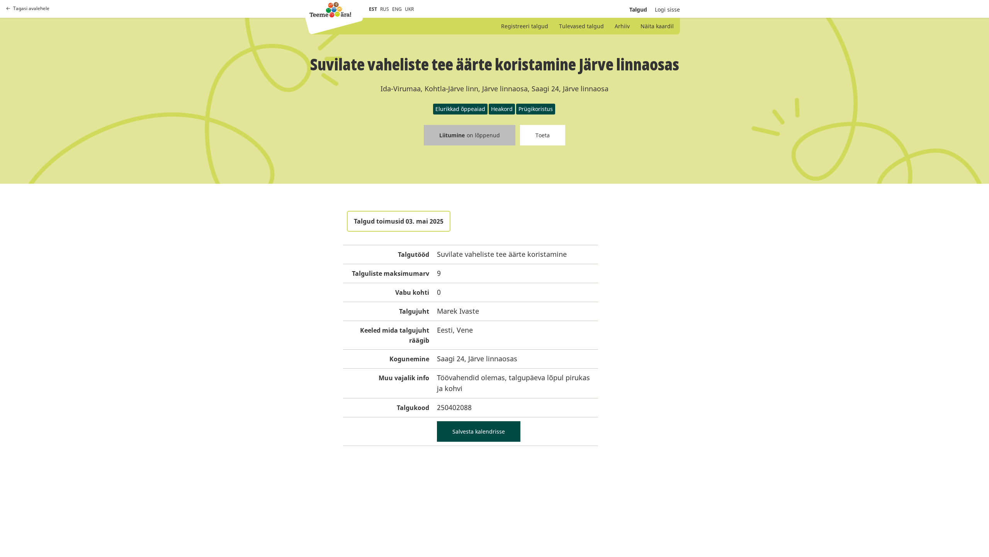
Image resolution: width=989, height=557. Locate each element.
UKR (409, 9)
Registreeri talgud (524, 26)
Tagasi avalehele (31, 8)
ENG (397, 9)
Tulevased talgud (581, 26)
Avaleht (330, 9)
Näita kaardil (657, 26)
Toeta (542, 135)
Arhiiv (622, 26)
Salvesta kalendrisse (478, 431)
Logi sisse (667, 9)
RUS (384, 9)
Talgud (638, 9)
